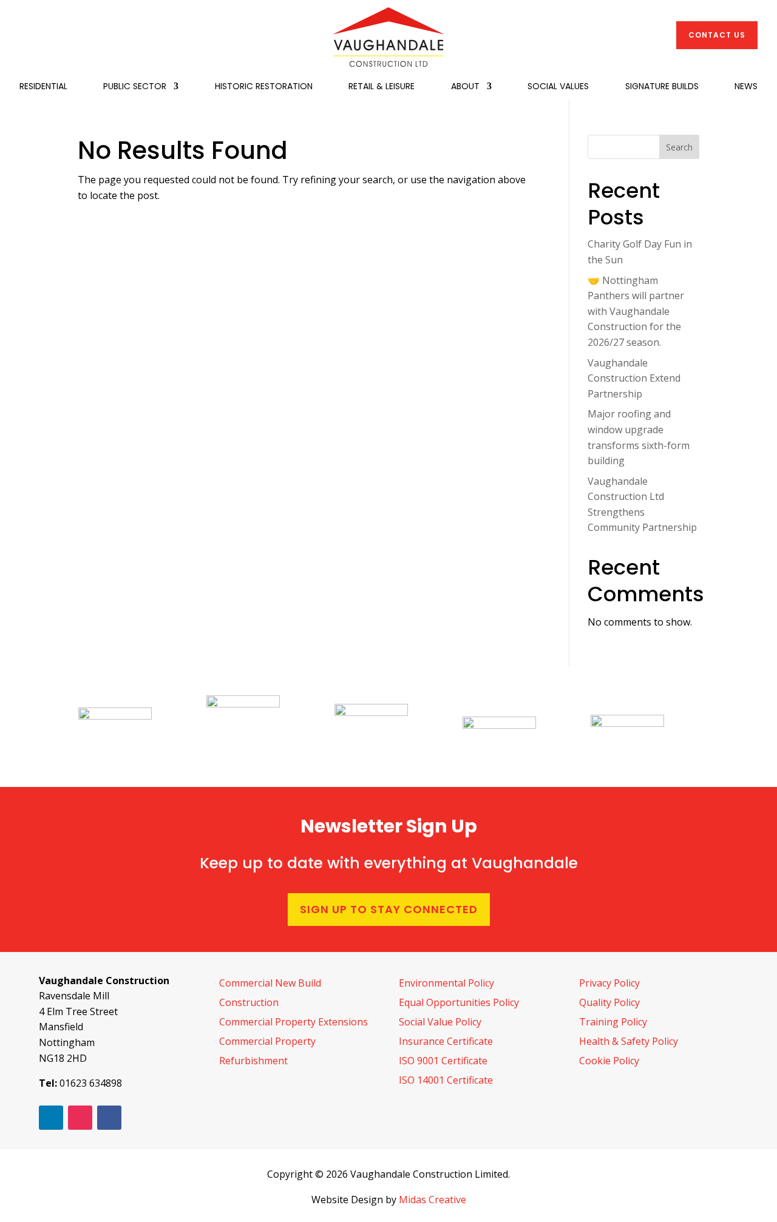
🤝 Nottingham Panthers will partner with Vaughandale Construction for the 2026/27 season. (636, 311)
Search (679, 147)
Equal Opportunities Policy (459, 1002)
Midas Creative (432, 1199)
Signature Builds (662, 87)
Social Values (558, 87)
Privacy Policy (609, 983)
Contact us (716, 35)
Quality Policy (609, 1002)
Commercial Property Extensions (293, 1021)
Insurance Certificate (446, 1041)
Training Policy (613, 1021)
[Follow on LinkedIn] (51, 1118)
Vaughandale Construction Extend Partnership (634, 378)
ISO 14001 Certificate (446, 1080)
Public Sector (134, 87)
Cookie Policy (609, 1060)
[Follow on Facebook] (109, 1118)
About (465, 87)
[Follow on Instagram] (80, 1118)
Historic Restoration (264, 87)
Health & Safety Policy (628, 1041)
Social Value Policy (440, 1021)
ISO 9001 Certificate (443, 1060)
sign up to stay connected (389, 909)
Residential (43, 87)
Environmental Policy (446, 983)
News (746, 87)
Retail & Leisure (381, 87)
